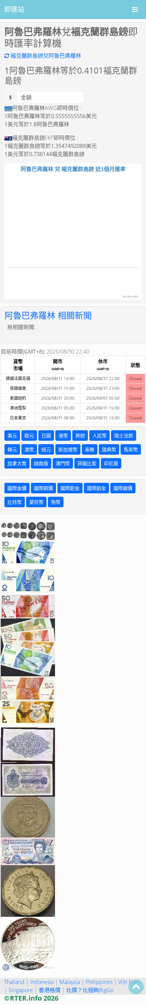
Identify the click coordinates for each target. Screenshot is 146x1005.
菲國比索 (86, 463)
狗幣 (55, 502)
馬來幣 (131, 449)
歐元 (29, 435)
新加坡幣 (67, 449)
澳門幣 (63, 463)
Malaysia (69, 982)
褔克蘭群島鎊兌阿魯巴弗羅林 (45, 55)
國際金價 (16, 488)
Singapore (20, 990)
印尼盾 (111, 463)
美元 (12, 435)
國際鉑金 (96, 488)
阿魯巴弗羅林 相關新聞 (48, 315)
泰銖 (89, 449)
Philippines (99, 982)
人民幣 (99, 435)
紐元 (46, 449)
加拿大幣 (16, 463)
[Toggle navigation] (135, 9)
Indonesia (42, 982)
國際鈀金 (69, 488)
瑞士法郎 (123, 435)
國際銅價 (43, 488)
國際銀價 (122, 488)
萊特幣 (36, 502)
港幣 (63, 435)
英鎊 (80, 435)
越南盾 (41, 463)
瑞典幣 (109, 449)
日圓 (46, 435)
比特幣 (14, 502)
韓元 (12, 449)
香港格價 (49, 990)
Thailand (14, 982)
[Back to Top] (136, 987)
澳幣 (29, 449)
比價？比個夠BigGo (89, 990)
